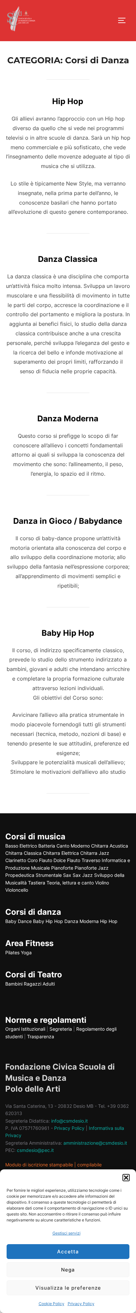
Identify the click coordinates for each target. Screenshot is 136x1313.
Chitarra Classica (23, 853)
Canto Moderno (73, 846)
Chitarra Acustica (109, 846)
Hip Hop (67, 101)
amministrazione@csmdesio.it (95, 1143)
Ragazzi (32, 984)
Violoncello (16, 890)
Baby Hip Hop (68, 633)
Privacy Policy (81, 1303)
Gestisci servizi (66, 1233)
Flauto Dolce (52, 860)
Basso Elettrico (21, 846)
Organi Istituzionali (25, 1029)
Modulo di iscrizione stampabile (39, 1164)
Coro (32, 860)
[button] (126, 1177)
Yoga (26, 952)
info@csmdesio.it (69, 1121)
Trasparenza (40, 1036)
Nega (68, 1270)
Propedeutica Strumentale (33, 875)
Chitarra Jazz (94, 853)
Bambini (13, 984)
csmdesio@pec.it (35, 1150)
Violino (102, 882)
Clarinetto (15, 860)
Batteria (46, 846)
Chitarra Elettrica (61, 853)
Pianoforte (62, 868)
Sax (67, 875)
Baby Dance (18, 921)
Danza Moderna (67, 418)
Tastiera (36, 882)
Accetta (68, 1251)
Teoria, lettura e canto (70, 882)
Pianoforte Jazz (92, 868)
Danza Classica (67, 259)
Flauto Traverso (83, 860)
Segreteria (61, 1029)
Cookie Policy (51, 1303)
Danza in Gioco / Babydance (67, 521)
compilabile (89, 1164)
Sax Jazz (83, 875)
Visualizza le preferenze (68, 1288)
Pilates (12, 952)
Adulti (49, 984)
